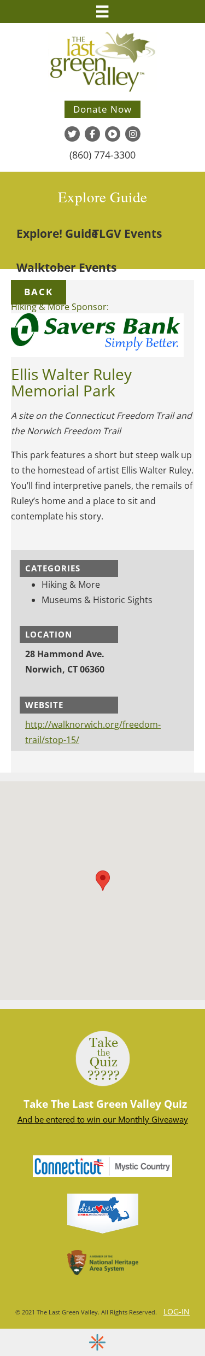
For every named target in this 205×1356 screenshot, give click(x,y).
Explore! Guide (57, 233)
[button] (38, 292)
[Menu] (102, 11)
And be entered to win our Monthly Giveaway (102, 1119)
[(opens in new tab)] (102, 1213)
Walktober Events (66, 267)
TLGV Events (127, 233)
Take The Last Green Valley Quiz (105, 1104)
